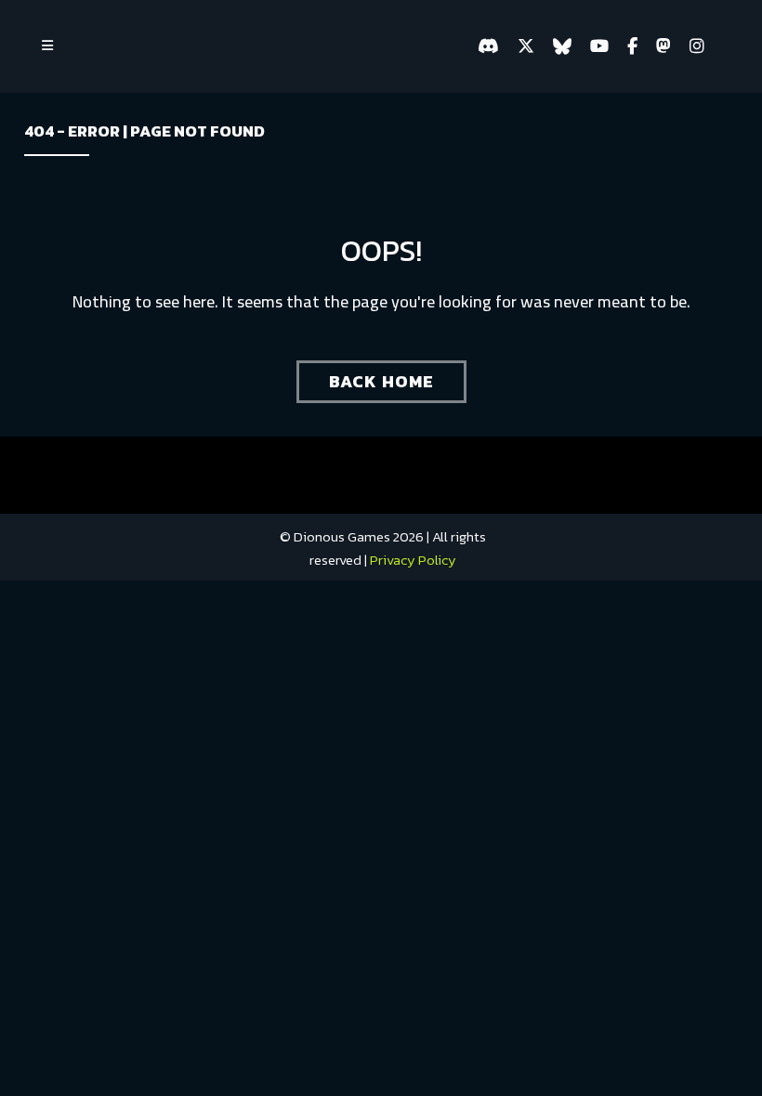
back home (381, 381)
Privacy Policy (413, 559)
